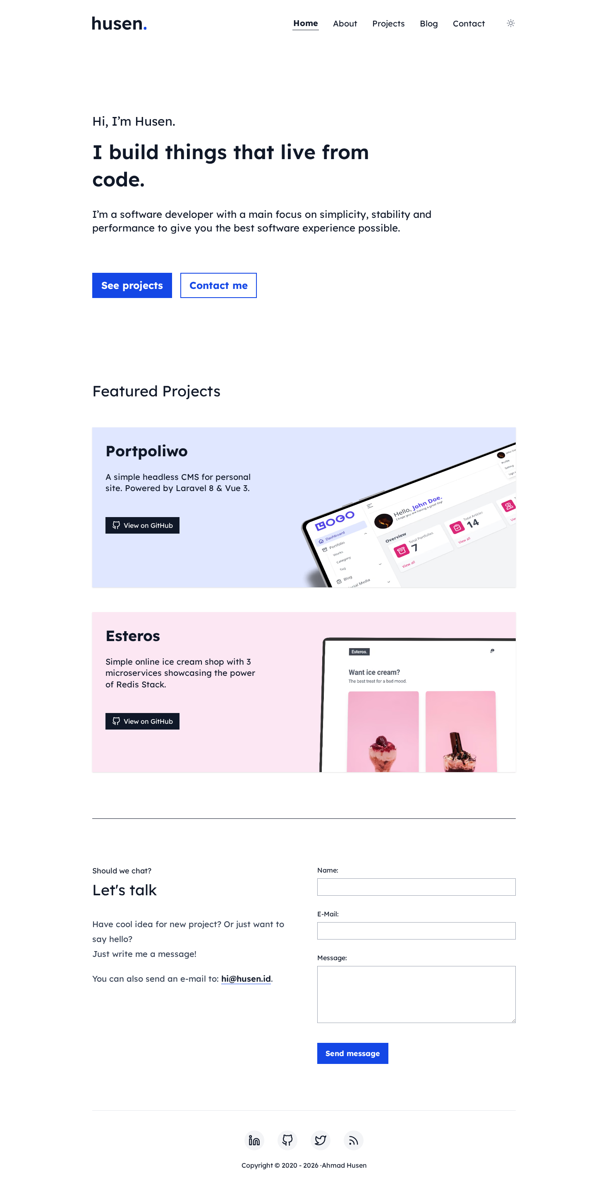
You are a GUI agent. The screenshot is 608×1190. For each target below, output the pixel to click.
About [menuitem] (345, 23)
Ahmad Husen (344, 1165)
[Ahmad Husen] (119, 23)
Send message (353, 1053)
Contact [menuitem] (469, 23)
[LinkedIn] (254, 1140)
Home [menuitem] (305, 23)
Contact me (218, 285)
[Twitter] (320, 1140)
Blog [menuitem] (429, 23)
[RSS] (354, 1140)
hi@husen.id (246, 978)
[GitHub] (287, 1140)
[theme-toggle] (511, 23)
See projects (132, 285)
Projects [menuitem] (388, 23)
